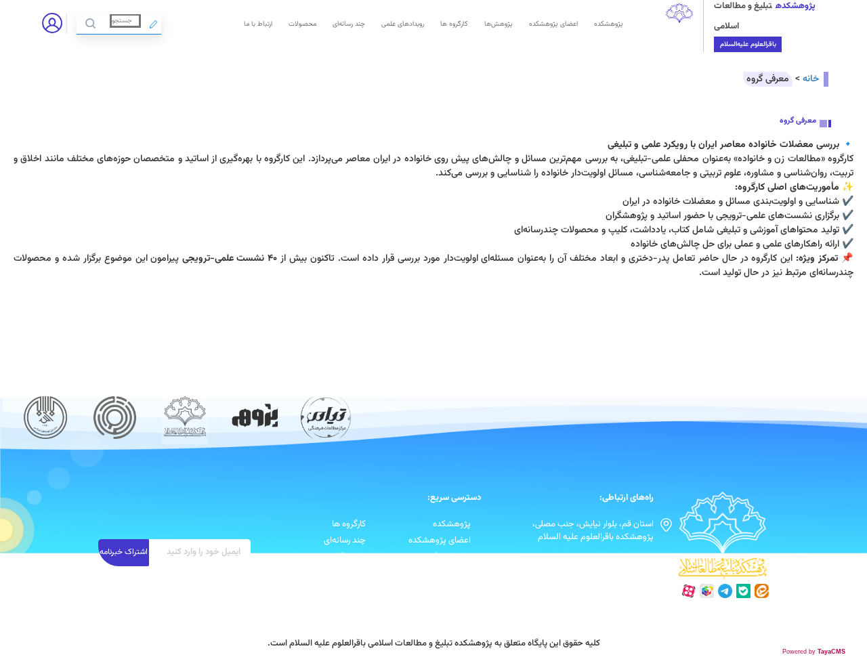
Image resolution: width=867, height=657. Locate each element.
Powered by (813, 651)
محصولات (302, 24)
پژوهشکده (608, 24)
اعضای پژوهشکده (553, 24)
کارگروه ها (454, 24)
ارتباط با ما (258, 24)
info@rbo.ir (632, 559)
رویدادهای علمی (402, 24)
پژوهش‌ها (498, 24)
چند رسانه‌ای (349, 24)
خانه (811, 79)
